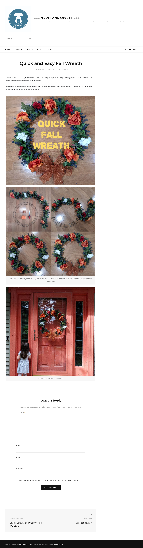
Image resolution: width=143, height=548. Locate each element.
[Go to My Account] (127, 49)
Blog (29, 50)
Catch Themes (58, 544)
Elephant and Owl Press (57, 18)
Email (18, 457)
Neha (52, 69)
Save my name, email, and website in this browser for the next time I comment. (49, 480)
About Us (19, 50)
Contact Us (50, 50)
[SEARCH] (30, 38)
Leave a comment (62, 69)
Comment (20, 413)
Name (18, 445)
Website (19, 469)
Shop (39, 50)
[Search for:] (18, 38)
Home (7, 50)
